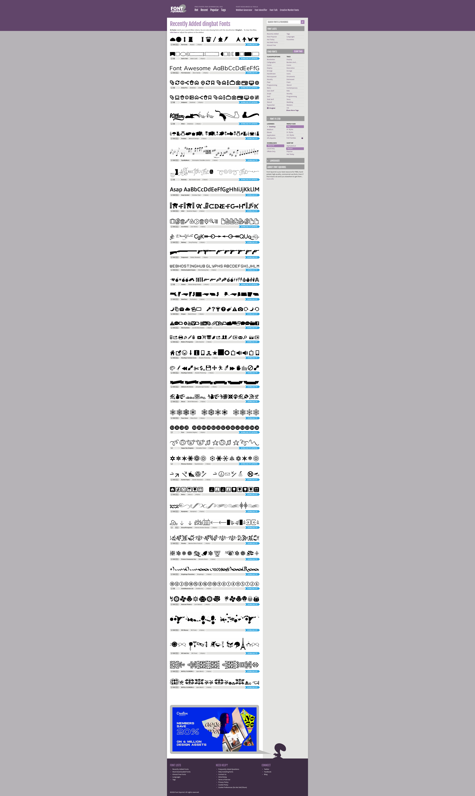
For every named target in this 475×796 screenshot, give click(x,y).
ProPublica (193, 299)
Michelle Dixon (203, 559)
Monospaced (271, 77)
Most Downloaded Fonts (181, 772)
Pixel (268, 82)
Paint (288, 82)
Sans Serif (270, 91)
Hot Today (270, 39)
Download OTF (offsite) (249, 58)
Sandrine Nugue (192, 211)
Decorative (291, 68)
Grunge (269, 71)
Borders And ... (292, 62)
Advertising (222, 777)
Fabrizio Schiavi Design (202, 527)
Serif (268, 96)
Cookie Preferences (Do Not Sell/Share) (232, 787)
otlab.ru (190, 494)
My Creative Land (194, 179)
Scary (289, 99)
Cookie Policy (223, 785)
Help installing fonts (225, 772)
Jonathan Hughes (192, 432)
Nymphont (193, 511)
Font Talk (273, 10)
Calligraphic (271, 62)
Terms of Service (224, 780)
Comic (269, 65)
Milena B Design (194, 138)
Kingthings (200, 574)
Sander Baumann (197, 479)
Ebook (269, 132)
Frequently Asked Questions (228, 769)
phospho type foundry (202, 387)
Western (290, 105)
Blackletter (271, 59)
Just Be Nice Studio (198, 328)
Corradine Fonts (201, 448)
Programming (272, 85)
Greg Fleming (193, 242)
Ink (288, 108)
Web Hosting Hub (203, 270)
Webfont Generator (244, 10)
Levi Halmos (198, 604)
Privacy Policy (223, 782)
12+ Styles (290, 135)
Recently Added (273, 34)
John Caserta (200, 342)
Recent (204, 10)
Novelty (270, 79)
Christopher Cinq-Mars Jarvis (201, 160)
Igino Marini (199, 671)
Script (269, 94)
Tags (223, 10)
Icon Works (194, 226)
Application (271, 135)
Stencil (269, 102)
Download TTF (252, 160)
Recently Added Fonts (180, 769)
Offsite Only (271, 151)
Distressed (290, 79)
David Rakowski (193, 401)
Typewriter (271, 105)
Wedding (290, 102)
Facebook (267, 772)
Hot (196, 10)
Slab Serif (270, 99)
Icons (289, 74)
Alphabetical (291, 146)
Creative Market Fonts (289, 10)
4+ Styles (290, 129)
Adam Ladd (193, 58)
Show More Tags (292, 110)
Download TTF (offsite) (249, 226)
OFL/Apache (271, 138)
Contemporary (292, 88)
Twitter (266, 769)
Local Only (271, 149)
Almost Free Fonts (179, 774)
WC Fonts (194, 630)
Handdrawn (271, 74)
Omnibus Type (196, 195)
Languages (291, 37)
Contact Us (222, 774)
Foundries (290, 39)
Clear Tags (298, 51)
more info (270, 179)
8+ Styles (290, 132)
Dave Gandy (196, 73)
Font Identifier (261, 10)
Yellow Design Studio (194, 284)
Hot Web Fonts (272, 42)
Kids (288, 91)
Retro (269, 88)
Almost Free (271, 45)
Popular (214, 10)
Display (269, 68)
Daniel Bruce (192, 314)
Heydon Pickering (204, 358)
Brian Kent (194, 418)
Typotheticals (199, 464)
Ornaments (291, 77)
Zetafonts (193, 88)
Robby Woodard (195, 257)
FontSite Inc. (199, 588)
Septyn (192, 44)
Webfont (270, 129)
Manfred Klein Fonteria (195, 543)
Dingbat (271, 108)
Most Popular (272, 37)
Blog (265, 774)
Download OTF (252, 44)
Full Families (291, 138)
